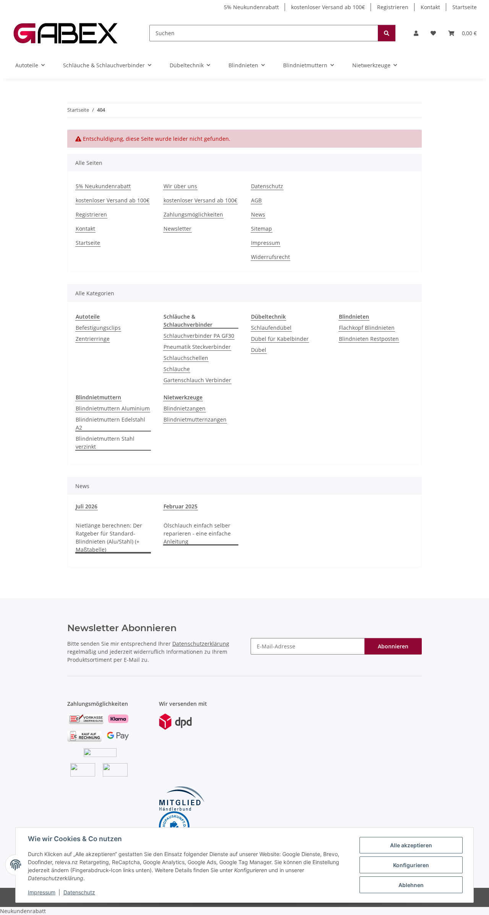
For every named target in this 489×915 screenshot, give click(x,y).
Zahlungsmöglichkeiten (193, 214)
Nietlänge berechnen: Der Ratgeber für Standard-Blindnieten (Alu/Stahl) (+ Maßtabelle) (109, 537)
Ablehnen (411, 885)
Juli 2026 (86, 506)
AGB (256, 200)
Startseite (464, 7)
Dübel (258, 349)
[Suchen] (386, 33)
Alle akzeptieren (411, 845)
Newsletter (177, 228)
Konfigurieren (411, 865)
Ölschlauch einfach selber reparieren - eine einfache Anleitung (197, 533)
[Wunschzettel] (433, 33)
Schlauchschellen (186, 357)
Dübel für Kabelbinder (280, 338)
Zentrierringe (93, 338)
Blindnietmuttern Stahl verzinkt (105, 442)
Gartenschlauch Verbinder (197, 380)
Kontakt (430, 7)
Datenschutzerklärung (200, 643)
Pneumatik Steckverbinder (197, 346)
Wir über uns (180, 186)
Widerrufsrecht (270, 256)
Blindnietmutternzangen (195, 419)
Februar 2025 (181, 506)
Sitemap (261, 228)
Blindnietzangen (185, 408)
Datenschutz (79, 892)
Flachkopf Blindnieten (367, 327)
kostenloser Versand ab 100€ (328, 7)
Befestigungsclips (98, 327)
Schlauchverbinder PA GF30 (199, 335)
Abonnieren (393, 646)
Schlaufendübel (271, 327)
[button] (416, 33)
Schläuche (177, 369)
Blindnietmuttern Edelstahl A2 (110, 423)
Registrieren (392, 7)
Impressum (41, 892)
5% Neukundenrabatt (251, 7)
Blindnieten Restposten (369, 338)
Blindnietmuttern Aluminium (113, 408)
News (258, 214)
